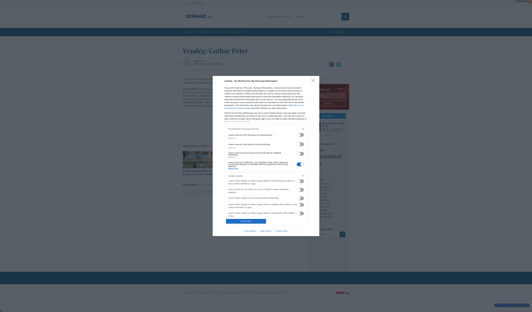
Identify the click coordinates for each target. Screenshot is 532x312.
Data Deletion (250, 231)
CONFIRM (246, 221)
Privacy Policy (282, 231)
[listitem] (266, 128)
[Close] (314, 81)
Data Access (265, 231)
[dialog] (266, 156)
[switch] (300, 135)
